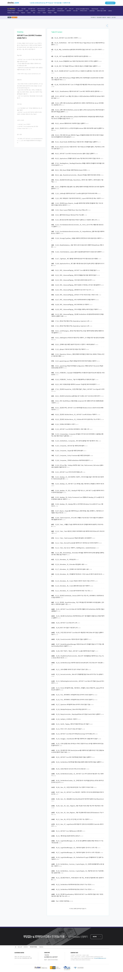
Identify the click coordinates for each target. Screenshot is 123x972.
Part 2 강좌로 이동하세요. (63, 901)
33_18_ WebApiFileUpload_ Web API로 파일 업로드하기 (71, 709)
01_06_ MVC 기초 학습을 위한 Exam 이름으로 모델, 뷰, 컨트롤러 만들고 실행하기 (76, 66)
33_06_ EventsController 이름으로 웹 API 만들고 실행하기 (72, 639)
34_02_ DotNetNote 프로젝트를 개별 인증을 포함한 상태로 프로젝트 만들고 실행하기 (78, 762)
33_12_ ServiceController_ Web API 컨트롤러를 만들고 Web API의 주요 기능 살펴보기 (79, 674)
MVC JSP (71, 8)
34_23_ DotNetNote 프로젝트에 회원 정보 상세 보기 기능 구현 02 (73, 889)
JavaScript (91, 10)
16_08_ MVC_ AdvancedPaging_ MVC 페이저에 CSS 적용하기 (72, 304)
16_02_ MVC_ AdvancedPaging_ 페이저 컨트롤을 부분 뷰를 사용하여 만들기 (76, 275)
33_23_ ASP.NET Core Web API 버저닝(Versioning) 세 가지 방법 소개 (75, 734)
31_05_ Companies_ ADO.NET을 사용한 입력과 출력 (69, 446)
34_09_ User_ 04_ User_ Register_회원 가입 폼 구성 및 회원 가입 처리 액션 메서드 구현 (79, 806)
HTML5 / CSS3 (83, 10)
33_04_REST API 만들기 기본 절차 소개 (66, 628)
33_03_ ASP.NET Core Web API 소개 (66, 623)
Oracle (44, 12)
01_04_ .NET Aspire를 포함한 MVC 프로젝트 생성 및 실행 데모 (71, 56)
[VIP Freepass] (61, 928)
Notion (50, 12)
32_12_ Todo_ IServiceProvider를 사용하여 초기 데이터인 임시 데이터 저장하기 (76, 543)
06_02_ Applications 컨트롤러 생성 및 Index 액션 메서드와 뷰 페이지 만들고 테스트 (77, 158)
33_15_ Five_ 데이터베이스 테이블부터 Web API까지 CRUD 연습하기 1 (75, 695)
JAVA (53, 8)
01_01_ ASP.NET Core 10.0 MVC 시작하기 (66, 38)
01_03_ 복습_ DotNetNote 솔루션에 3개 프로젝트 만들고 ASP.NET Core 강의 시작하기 (78, 49)
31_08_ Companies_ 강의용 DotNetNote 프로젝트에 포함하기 (72, 460)
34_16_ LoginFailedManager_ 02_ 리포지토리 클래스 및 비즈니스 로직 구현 (76, 847)
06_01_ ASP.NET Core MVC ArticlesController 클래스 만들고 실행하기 (75, 153)
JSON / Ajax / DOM (101, 10)
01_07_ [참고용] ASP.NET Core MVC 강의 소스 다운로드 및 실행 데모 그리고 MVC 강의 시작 (79, 71)
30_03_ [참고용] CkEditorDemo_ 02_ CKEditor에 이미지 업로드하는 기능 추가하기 (77, 419)
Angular (23, 12)
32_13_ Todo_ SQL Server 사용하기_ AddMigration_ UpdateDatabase (75, 548)
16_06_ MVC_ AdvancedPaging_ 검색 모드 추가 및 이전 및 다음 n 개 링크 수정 (76, 295)
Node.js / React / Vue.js (13, 12)
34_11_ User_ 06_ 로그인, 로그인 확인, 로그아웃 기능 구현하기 (72, 819)
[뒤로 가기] (107, 25)
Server (29, 12)
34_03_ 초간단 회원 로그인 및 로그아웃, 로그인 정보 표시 (71, 769)
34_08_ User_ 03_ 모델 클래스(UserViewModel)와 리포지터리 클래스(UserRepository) (80, 799)
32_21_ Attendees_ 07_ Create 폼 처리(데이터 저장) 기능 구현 (72, 591)
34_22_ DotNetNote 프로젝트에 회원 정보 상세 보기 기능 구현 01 (73, 884)
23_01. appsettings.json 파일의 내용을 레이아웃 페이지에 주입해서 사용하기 (76, 361)
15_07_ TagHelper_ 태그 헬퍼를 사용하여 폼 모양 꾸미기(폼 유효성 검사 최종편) (76, 258)
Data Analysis (95, 8)
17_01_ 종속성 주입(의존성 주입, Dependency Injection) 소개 (72, 321)
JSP (66, 8)
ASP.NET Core (31, 8)
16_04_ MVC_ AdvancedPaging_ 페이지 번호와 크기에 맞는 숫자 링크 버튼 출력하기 (78, 285)
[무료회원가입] (14, 17)
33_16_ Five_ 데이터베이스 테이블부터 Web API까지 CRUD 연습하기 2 (75, 699)
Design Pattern (51, 10)
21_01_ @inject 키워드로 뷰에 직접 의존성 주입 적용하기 (70, 349)
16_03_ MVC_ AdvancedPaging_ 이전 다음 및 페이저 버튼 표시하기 (73, 280)
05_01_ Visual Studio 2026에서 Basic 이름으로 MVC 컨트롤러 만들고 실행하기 (76, 142)
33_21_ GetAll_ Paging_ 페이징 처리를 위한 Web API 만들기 (72, 724)
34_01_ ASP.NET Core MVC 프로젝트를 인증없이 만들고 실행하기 (73, 757)
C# (18, 8)
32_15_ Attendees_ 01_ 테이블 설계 (65, 559)
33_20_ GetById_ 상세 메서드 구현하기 (66, 719)
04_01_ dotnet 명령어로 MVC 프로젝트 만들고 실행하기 (70, 123)
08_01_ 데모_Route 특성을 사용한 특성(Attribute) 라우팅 (71, 170)
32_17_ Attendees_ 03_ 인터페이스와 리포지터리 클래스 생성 (72, 569)
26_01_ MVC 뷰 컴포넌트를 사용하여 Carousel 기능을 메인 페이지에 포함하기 (75, 384)
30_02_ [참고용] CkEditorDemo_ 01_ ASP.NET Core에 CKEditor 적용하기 (76, 414)
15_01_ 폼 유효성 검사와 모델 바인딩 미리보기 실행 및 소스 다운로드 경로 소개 (75, 220)
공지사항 (114, 17)
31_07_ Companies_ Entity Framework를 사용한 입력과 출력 (72, 455)
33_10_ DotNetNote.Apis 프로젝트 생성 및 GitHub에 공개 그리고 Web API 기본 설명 (79, 663)
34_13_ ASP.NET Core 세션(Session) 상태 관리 (69, 831)
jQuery (110, 10)
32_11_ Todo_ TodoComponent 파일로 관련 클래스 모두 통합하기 (73, 538)
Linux (38, 12)
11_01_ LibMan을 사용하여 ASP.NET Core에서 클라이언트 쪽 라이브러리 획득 (76, 193)
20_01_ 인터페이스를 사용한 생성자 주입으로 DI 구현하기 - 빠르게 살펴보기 (75, 344)
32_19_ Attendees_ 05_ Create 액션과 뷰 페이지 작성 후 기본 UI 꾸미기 (74, 581)
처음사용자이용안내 (101, 17)
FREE (55, 12)
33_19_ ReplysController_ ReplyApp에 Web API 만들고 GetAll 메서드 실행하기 (78, 714)
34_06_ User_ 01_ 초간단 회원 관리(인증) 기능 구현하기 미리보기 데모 (74, 787)
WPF (49, 8)
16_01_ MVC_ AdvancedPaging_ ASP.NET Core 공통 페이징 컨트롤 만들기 (76, 270)
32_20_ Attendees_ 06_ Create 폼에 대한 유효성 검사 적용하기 (72, 586)
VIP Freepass (110, 2)
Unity (27, 10)
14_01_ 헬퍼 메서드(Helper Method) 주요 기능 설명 (69, 215)
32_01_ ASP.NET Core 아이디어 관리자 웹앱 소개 (68, 472)
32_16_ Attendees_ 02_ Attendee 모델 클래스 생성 (69, 564)
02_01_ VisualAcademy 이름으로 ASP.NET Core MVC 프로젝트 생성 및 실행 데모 (77, 91)
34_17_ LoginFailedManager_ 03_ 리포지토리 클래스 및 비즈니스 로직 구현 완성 (78, 852)
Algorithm (33, 10)
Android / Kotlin (11, 10)
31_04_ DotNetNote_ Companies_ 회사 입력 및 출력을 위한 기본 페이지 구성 (76, 441)
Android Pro (20, 10)
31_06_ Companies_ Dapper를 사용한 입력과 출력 (69, 450)
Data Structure (41, 10)
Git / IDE (75, 10)
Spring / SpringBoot (80, 8)
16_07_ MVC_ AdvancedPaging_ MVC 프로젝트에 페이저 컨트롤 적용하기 (75, 299)
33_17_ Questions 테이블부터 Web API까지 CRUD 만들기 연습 (73, 704)
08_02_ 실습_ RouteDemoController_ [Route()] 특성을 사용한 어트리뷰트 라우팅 (77, 175)
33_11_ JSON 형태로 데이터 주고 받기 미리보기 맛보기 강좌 (72, 669)
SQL (34, 12)
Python (87, 8)
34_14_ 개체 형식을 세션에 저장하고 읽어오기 (68, 836)
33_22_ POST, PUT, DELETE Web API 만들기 (69, 729)
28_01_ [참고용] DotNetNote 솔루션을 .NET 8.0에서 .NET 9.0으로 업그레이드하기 (77, 396)
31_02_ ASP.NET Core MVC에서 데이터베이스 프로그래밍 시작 (72, 429)
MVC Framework (41, 8)
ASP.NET (24, 8)
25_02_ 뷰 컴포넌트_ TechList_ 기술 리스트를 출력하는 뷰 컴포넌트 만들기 (75, 379)
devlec (13, 2)
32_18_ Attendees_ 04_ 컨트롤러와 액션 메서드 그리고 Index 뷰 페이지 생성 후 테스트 (78, 574)
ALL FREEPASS (11, 8)
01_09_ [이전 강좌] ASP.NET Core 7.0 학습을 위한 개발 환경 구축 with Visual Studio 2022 (79, 84)
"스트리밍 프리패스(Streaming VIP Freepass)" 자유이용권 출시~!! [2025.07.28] (50, 3)
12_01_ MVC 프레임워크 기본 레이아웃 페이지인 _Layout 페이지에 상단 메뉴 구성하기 (78, 198)
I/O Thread (60, 8)
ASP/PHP (69, 10)
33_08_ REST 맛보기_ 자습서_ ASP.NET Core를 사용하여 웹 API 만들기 (75, 651)
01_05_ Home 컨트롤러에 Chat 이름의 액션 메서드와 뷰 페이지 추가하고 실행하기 (76, 61)
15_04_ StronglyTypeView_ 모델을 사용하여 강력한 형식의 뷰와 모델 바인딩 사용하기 (78, 238)
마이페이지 (93, 17)
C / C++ (102, 8)
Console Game (60, 10)
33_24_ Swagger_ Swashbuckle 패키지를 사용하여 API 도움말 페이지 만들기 (77, 739)
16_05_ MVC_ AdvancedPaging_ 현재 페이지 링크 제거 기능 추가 (73, 290)
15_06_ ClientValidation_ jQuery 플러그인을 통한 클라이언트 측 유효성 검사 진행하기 (78, 252)
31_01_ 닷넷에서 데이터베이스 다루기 (65, 424)
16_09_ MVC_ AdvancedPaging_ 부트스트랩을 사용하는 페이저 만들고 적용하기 (76, 309)
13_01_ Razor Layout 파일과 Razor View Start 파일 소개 (71, 210)
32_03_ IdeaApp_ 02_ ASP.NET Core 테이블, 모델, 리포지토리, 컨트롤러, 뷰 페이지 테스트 (79, 484)
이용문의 (109, 17)
